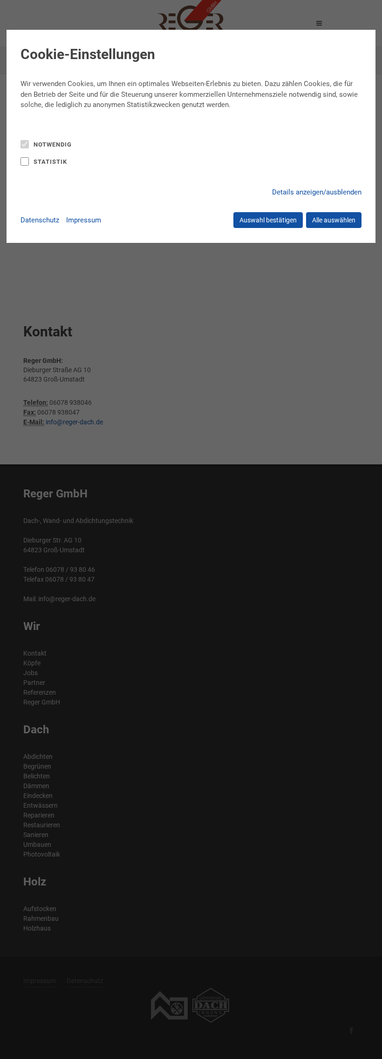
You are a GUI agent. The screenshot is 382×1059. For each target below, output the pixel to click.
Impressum (83, 220)
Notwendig (53, 144)
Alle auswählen (333, 220)
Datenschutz (39, 220)
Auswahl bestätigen (268, 220)
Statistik (50, 161)
